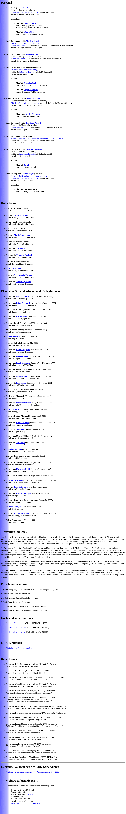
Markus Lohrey (23, 376)
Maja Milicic (29, 32)
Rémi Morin (14, 409)
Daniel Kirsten (22, 356)
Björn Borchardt (23, 303)
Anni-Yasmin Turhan (23, 275)
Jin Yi (26, 165)
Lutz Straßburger (23, 493)
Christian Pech (22, 423)
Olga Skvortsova (31, 90)
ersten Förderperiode (17, 623)
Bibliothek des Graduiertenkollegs (19, 648)
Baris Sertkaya (30, 23)
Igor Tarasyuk (15, 507)
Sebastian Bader (31, 83)
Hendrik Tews (15, 268)
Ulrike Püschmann (34, 114)
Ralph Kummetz (23, 363)
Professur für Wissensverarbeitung (24, 70)
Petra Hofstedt (15, 336)
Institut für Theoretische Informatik (24, 12)
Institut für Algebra (18, 59)
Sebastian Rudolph (14, 449)
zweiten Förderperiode (17, 627)
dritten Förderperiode (17, 632)
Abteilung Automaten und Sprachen (25, 43)
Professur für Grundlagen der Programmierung (29, 176)
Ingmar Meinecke (23, 403)
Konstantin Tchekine (22, 513)
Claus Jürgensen (23, 350)
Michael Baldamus (24, 296)
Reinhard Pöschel (33, 123)
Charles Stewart (16, 480)
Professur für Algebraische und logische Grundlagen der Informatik (37, 138)
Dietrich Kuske (33, 99)
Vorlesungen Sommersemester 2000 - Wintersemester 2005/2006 (32, 772)
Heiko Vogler (28, 174)
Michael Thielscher (34, 149)
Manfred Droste (32, 41)
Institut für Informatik (19, 45)
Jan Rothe (20, 248)
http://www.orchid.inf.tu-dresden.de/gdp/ (26, 803)
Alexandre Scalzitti (24, 255)
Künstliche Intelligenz (27, 72)
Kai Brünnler (21, 316)
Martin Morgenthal (22, 235)
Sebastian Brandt (21, 215)
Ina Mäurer (21, 383)
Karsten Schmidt (23, 469)
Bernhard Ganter (33, 54)
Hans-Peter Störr (21, 487)
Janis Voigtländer (23, 282)
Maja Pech (20, 429)
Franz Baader (23, 8)
